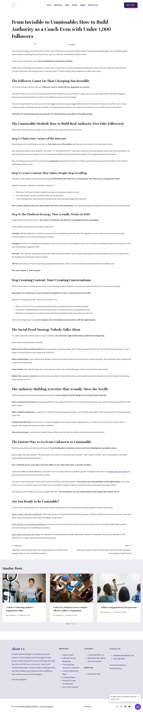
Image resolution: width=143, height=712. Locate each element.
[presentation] (24, 588)
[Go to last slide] (6, 597)
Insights (82, 5)
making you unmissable (118, 472)
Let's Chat (130, 5)
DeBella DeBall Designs (28, 706)
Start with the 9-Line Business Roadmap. (29, 524)
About (67, 5)
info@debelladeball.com (123, 655)
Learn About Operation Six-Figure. (26, 534)
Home (49, 5)
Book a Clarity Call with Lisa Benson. (27, 514)
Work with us (58, 5)
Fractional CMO (94, 674)
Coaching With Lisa (96, 655)
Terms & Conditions (117, 665)
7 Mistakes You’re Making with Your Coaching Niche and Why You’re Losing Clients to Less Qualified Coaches (40, 549)
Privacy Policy (115, 668)
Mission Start (67, 655)
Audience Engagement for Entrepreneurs (119, 607)
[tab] (67, 623)
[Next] (137, 597)
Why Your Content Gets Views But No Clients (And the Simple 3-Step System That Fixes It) (104, 549)
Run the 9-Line (93, 5)
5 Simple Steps (68, 677)
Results (74, 5)
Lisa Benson (12, 615)
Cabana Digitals (46, 706)
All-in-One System (70, 687)
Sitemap (87, 706)
